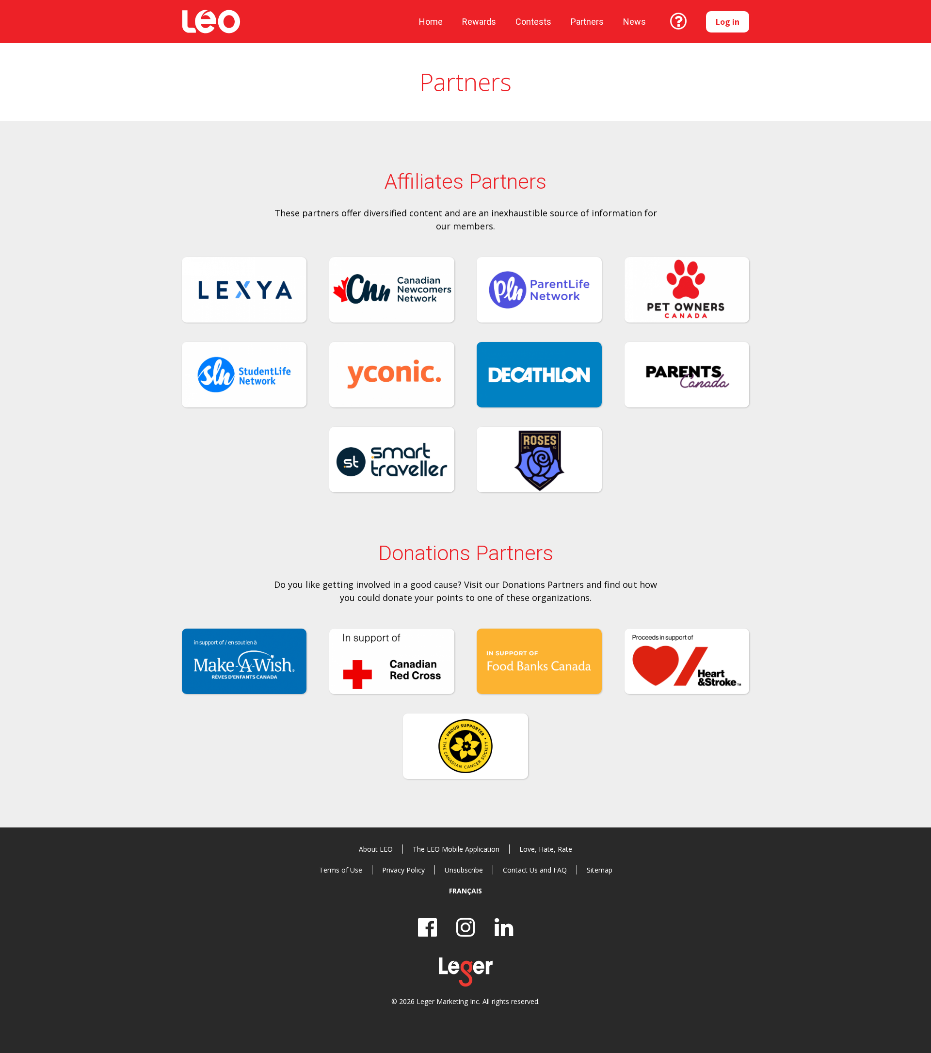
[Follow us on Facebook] (427, 927)
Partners (587, 21)
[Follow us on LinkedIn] (504, 927)
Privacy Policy (403, 870)
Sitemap (599, 870)
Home (431, 21)
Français (465, 890)
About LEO (376, 849)
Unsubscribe (464, 870)
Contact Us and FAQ (535, 870)
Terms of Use (340, 870)
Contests (533, 21)
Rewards (479, 21)
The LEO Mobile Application (456, 849)
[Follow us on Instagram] (465, 927)
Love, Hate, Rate (545, 849)
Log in (727, 21)
